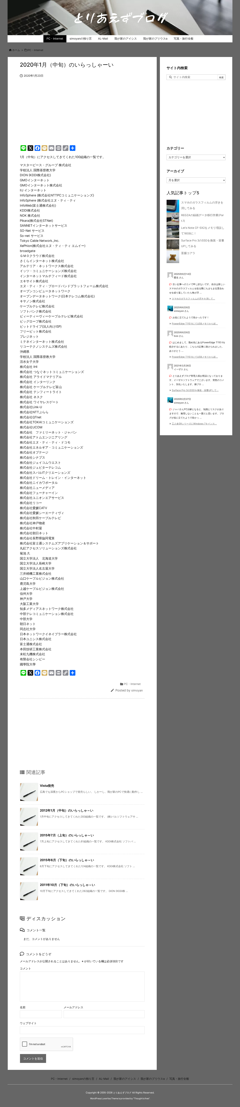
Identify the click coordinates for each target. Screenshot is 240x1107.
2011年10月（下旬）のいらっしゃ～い (67, 885)
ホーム (16, 50)
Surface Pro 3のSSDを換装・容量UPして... (195, 390)
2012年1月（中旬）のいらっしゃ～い (66, 810)
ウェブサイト (28, 1023)
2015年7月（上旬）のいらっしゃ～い (67, 835)
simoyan (137, 690)
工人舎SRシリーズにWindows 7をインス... (194, 423)
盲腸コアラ (188, 253)
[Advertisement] (82, 115)
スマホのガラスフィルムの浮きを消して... (193, 298)
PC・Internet (35, 50)
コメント (25, 968)
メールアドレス (73, 1007)
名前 (22, 1007)
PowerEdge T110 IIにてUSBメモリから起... (195, 323)
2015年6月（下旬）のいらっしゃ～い (67, 860)
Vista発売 (47, 785)
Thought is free (141, 1098)
